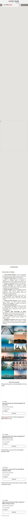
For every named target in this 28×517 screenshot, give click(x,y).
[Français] (8, 4)
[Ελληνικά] (5, 4)
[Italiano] (9, 4)
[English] (4, 4)
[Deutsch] (7, 4)
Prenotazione (24, 5)
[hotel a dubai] (14, 2)
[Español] (11, 4)
